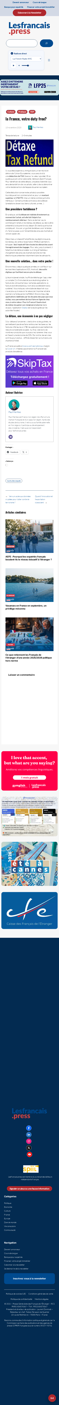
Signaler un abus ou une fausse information (29, 1188)
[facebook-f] (28, 1128)
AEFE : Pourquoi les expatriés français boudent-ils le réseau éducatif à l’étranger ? (28, 558)
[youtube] (29, 1154)
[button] (52, 1398)
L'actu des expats (14, 481)
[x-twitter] (28, 1147)
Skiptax (25, 307)
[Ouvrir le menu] (49, 60)
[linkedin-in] (28, 1134)
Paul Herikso (38, 127)
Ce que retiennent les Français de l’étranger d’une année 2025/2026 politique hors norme (28, 657)
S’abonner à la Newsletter (29, 12)
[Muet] (19, 65)
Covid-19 (11, 349)
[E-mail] (11, 437)
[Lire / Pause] (13, 65)
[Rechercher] (46, 43)
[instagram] (28, 1141)
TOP (32, 112)
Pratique (22, 112)
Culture (11, 112)
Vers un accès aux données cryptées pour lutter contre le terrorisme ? (17, 499)
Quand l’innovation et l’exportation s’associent (44, 499)
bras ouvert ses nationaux (32, 346)
